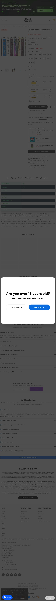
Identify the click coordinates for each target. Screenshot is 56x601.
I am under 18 (16, 307)
